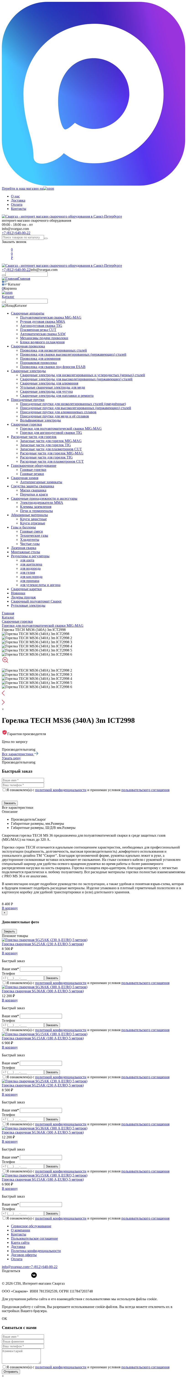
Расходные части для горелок (34, 437)
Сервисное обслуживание (31, 1226)
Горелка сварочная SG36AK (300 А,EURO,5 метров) (43, 991)
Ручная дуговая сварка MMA (42, 321)
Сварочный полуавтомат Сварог (36, 601)
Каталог (8, 297)
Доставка (18, 200)
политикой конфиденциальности (60, 790)
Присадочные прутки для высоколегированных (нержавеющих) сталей (75, 408)
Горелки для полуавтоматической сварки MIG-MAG (61, 428)
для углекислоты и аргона (40, 585)
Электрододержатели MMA (41, 502)
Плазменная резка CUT (38, 330)
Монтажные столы (25, 552)
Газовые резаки (32, 474)
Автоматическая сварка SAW (43, 334)
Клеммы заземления (35, 507)
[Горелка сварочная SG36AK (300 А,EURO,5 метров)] (44, 987)
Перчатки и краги (34, 494)
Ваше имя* (11, 969)
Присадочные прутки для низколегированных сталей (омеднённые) (73, 404)
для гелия (27, 572)
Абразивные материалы (29, 515)
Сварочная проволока (28, 346)
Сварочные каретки (26, 589)
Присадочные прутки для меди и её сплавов (54, 416)
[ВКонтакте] (34, 1275)
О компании (20, 1230)
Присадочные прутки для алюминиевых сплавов (58, 412)
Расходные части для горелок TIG (46, 457)
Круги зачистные (33, 519)
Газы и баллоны (23, 527)
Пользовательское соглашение (34, 1238)
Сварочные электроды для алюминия (49, 383)
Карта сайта (20, 1242)
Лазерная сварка (23, 548)
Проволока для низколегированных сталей (53, 350)
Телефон (8, 973)
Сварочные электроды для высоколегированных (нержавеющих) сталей (76, 379)
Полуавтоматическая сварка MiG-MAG (50, 317)
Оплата (16, 204)
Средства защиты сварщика (32, 486)
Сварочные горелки (26, 424)
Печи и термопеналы (36, 511)
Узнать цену (11, 758)
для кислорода (31, 577)
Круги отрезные (32, 523)
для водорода (30, 568)
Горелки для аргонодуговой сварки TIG (51, 433)
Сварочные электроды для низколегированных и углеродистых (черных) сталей (82, 375)
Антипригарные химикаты (41, 482)
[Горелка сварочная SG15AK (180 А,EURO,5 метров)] (44, 1034)
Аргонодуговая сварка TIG (41, 326)
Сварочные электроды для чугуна (46, 391)
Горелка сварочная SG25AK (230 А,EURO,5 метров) (43, 944)
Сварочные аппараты (27, 313)
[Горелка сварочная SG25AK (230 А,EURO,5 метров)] (44, 940)
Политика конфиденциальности (36, 1251)
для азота (27, 560)
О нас (15, 196)
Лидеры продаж (23, 597)
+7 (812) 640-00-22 (16, 233)
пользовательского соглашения (145, 790)
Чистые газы (30, 544)
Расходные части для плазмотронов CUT (52, 461)
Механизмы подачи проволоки (44, 338)
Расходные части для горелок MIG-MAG (51, 453)
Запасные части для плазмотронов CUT (51, 449)
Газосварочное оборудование (33, 465)
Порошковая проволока (38, 363)
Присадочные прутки (27, 400)
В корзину (10, 908)
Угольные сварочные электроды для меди (52, 387)
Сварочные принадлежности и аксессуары (44, 498)
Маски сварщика (33, 490)
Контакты (18, 209)
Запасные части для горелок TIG (45, 445)
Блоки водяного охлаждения (42, 342)
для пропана (29, 581)
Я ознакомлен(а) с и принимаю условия (87, 790)
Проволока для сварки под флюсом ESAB (53, 367)
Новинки (18, 593)
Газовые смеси (31, 531)
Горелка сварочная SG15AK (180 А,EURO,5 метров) (43, 1038)
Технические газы (34, 535)
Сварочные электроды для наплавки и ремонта (57, 396)
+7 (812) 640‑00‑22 (43, 1267)
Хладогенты (29, 540)
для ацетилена (31, 564)
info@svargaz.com (15, 229)
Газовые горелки (33, 470)
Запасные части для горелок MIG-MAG (51, 441)
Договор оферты (24, 1255)
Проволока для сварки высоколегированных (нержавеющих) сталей (73, 354)
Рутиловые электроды (28, 605)
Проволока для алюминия (40, 358)
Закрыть (9, 931)
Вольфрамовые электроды (40, 420)
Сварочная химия (24, 478)
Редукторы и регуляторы (30, 556)
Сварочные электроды (28, 371)
